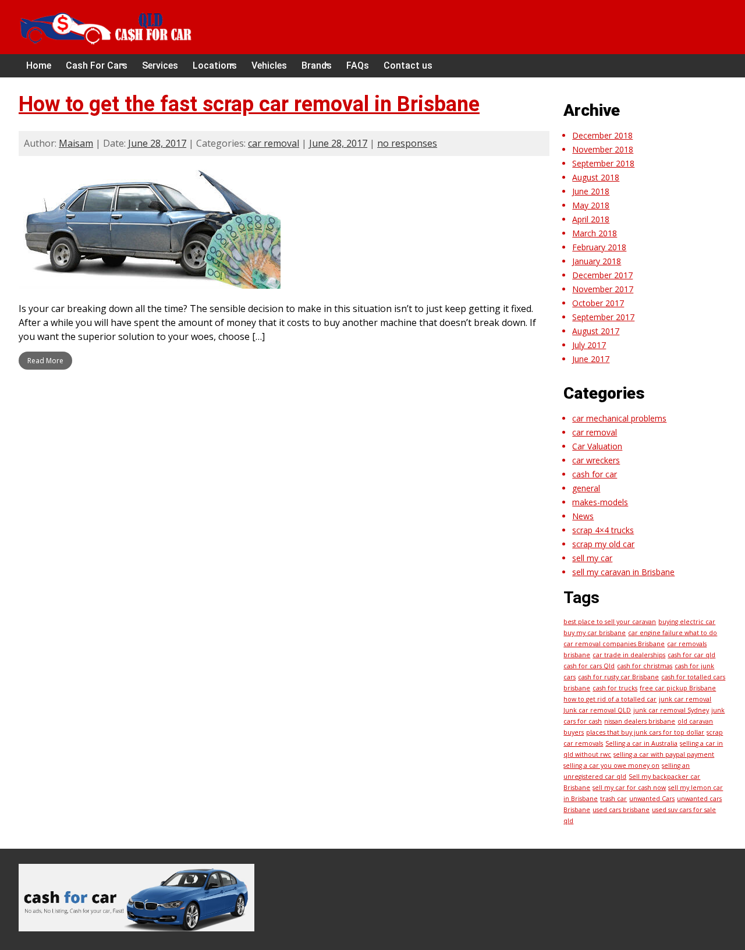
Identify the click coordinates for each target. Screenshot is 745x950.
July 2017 (589, 344)
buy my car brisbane (594, 633)
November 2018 (602, 149)
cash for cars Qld (589, 666)
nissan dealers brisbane (639, 721)
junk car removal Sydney (671, 710)
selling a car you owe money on (611, 765)
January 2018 (596, 261)
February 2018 (599, 247)
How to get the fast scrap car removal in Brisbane (249, 104)
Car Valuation (597, 446)
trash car (613, 799)
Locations (215, 65)
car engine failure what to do (672, 633)
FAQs (357, 65)
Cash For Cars (96, 65)
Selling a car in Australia (641, 743)
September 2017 (603, 316)
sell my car (592, 557)
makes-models (600, 502)
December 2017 (602, 275)
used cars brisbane (621, 810)
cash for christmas (644, 666)
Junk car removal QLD (597, 710)
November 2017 (602, 289)
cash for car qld (691, 655)
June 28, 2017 (157, 143)
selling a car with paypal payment (663, 754)
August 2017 (595, 330)
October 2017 (598, 303)
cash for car (594, 474)
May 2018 (590, 205)
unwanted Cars (652, 799)
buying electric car (686, 622)
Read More (45, 361)
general (586, 488)
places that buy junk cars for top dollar (645, 732)
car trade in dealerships (629, 655)
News (583, 516)
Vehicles (269, 65)
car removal (273, 143)
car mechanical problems (619, 418)
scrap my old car (603, 544)
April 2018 (590, 219)
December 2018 (602, 135)
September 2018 (603, 163)
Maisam (76, 143)
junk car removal (685, 699)
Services (160, 65)
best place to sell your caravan (609, 622)
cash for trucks (615, 688)
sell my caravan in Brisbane (623, 571)
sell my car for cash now (629, 788)
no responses (407, 143)
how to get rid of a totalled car (610, 699)
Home (38, 65)
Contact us (408, 65)
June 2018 (590, 191)
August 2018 (595, 177)
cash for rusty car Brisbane (618, 677)
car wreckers (596, 460)
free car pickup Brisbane (678, 688)
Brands (316, 65)
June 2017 (590, 358)
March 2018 (594, 233)
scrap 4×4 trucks (603, 530)
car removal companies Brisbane (614, 644)
